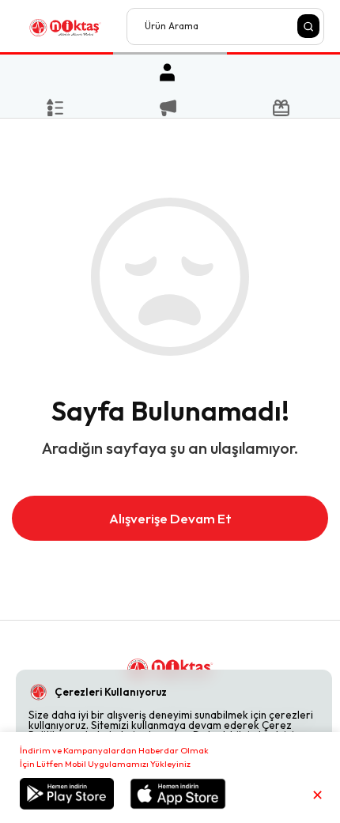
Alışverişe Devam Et (170, 518)
